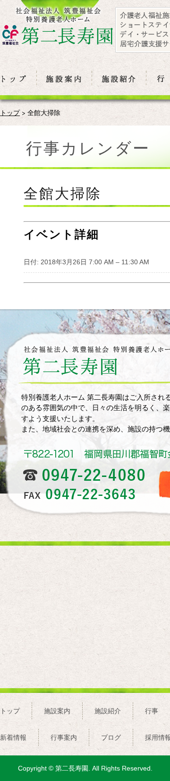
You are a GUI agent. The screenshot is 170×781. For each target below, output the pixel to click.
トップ (10, 112)
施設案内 (57, 711)
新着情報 (13, 737)
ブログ (111, 737)
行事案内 (64, 737)
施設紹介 (107, 711)
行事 (151, 711)
